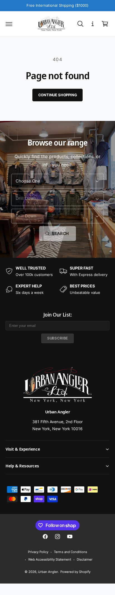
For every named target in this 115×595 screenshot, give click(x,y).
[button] (9, 24)
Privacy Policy (38, 552)
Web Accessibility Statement (49, 559)
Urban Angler (48, 572)
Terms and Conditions (70, 552)
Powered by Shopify (75, 572)
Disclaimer (84, 559)
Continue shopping (57, 95)
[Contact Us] (93, 24)
